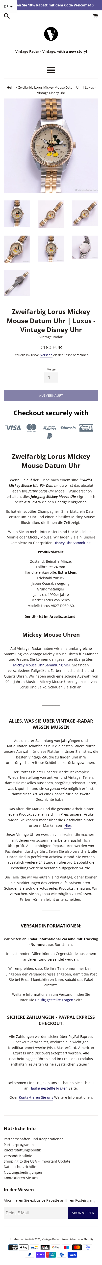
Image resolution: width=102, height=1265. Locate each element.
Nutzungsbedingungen (23, 1172)
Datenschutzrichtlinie (21, 1166)
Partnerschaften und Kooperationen (34, 1139)
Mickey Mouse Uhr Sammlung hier (41, 665)
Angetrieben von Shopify (77, 1239)
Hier (67, 825)
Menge (51, 369)
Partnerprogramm (19, 1144)
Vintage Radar (51, 1239)
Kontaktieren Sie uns (36, 1097)
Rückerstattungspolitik (22, 1150)
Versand (46, 355)
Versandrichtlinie (18, 1155)
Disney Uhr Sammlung (72, 542)
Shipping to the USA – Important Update (37, 1161)
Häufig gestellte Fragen (54, 999)
